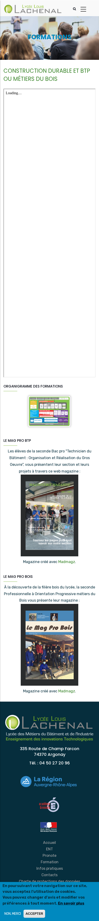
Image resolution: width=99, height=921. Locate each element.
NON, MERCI (12, 914)
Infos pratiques (49, 868)
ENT (49, 849)
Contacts (49, 875)
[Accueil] (33, 8)
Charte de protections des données (49, 881)
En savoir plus (71, 903)
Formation (49, 862)
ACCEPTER (34, 913)
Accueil (49, 842)
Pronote (49, 855)
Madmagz (66, 562)
